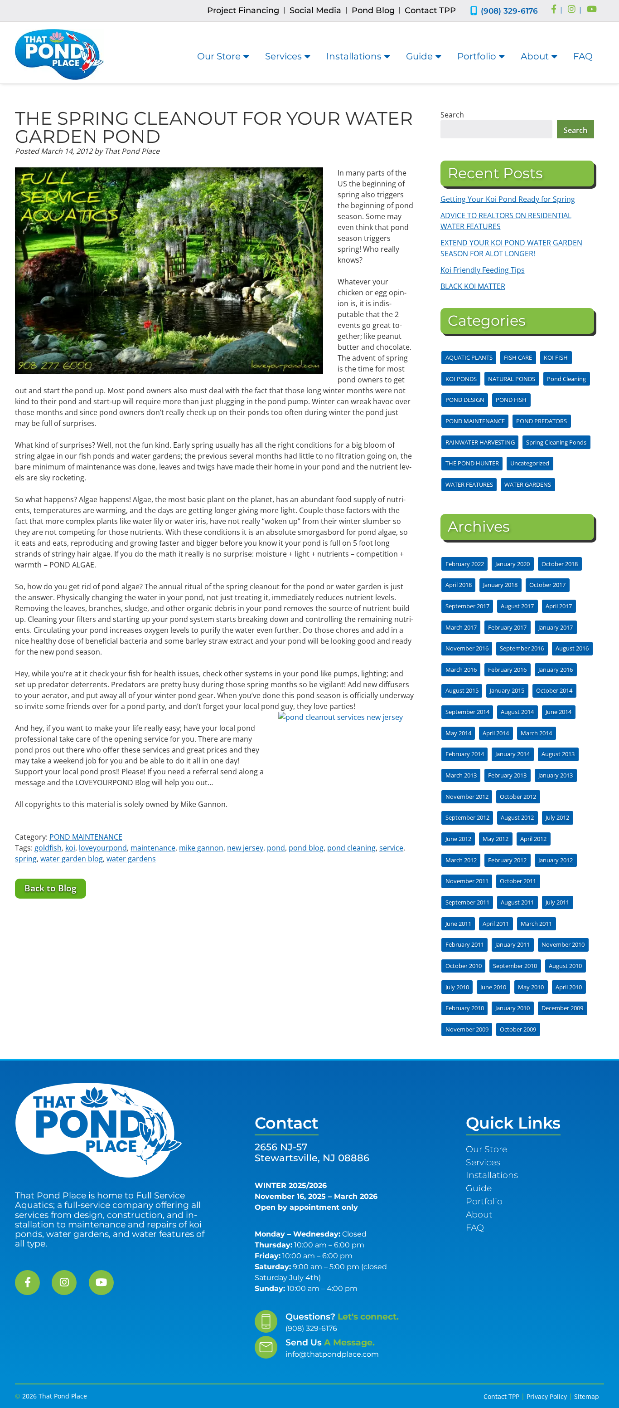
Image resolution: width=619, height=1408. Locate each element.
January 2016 (555, 669)
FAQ (583, 56)
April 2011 (496, 923)
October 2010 (463, 966)
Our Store (219, 56)
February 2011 (464, 944)
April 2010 (569, 987)
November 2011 (466, 881)
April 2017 (559, 606)
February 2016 (507, 669)
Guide (419, 56)
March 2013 (461, 775)
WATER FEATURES (469, 484)
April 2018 (458, 585)
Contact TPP (430, 10)
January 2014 (512, 754)
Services (283, 56)
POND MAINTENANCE (85, 837)
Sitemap (586, 1396)
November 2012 (466, 796)
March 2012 (461, 860)
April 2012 (533, 839)
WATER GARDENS (527, 484)
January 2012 (555, 860)
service (391, 848)
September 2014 (467, 712)
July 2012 (557, 817)
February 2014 (464, 754)
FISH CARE (518, 357)
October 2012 (518, 796)
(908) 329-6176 (509, 10)
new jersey (245, 848)
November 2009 (466, 1029)
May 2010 (531, 987)
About (535, 56)
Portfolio (476, 56)
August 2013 (558, 754)
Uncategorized (529, 463)
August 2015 (462, 690)
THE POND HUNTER (472, 463)
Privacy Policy (547, 1396)
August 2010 (565, 966)
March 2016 (461, 669)
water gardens (131, 859)
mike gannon (201, 848)
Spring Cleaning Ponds (556, 442)
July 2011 (557, 902)
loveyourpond (103, 848)
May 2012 (495, 839)
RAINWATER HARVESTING (480, 442)
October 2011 (518, 881)
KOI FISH (556, 357)
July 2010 (457, 987)
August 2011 (517, 902)
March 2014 (536, 733)
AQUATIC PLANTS (469, 357)
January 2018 (500, 585)
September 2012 (467, 817)
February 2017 (507, 627)
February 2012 (507, 860)
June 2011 (458, 923)
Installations (354, 56)
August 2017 (517, 606)
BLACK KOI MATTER (472, 286)
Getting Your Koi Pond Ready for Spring (507, 199)
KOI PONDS (461, 379)
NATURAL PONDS (511, 379)
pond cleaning (351, 848)
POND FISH (511, 400)
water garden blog (71, 859)
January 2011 (512, 944)
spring (26, 859)
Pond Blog (373, 10)
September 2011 (467, 902)
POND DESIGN (464, 400)
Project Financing (243, 10)
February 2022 (464, 564)
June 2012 (458, 839)
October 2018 (560, 564)
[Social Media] (553, 10)
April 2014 (496, 733)
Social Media (315, 10)
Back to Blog (50, 888)
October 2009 (518, 1029)
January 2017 (555, 627)
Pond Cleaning (566, 379)
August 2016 (572, 648)
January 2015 (507, 690)
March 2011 (536, 923)
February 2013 (507, 775)
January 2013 (555, 775)
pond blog (306, 848)
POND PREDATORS (541, 421)
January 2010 (512, 1008)
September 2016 (522, 648)
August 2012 (517, 817)
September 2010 (515, 966)
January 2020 (512, 564)
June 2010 (493, 987)
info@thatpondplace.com (332, 1354)
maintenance (153, 848)
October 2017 (547, 585)
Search (452, 115)
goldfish (48, 848)
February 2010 (464, 1008)
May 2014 (458, 733)
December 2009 (562, 1008)
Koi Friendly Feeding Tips (482, 270)
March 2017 (461, 627)
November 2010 (563, 944)
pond (276, 848)
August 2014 (517, 712)
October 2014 (554, 690)
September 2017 (467, 606)
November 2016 (466, 648)
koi (70, 848)
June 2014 (558, 712)
